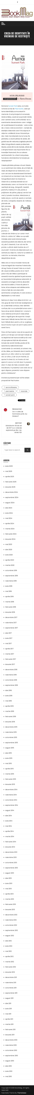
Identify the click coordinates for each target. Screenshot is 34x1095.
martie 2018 (9, 602)
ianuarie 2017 (10, 664)
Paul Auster (19, 109)
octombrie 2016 (11, 680)
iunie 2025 (9, 466)
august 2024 (10, 503)
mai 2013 (8, 889)
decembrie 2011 (11, 977)
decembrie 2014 (11, 789)
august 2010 (9, 1061)
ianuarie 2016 (10, 722)
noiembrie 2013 (11, 857)
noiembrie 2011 (10, 982)
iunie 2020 (9, 555)
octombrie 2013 (11, 862)
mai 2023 (8, 544)
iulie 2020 (8, 549)
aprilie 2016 (9, 706)
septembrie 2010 (11, 1056)
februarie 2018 (10, 607)
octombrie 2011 (11, 988)
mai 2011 (8, 1014)
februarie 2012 (10, 967)
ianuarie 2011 (9, 1035)
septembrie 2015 (11, 743)
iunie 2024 (9, 513)
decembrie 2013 (11, 852)
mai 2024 (8, 518)
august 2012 (9, 936)
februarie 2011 (10, 1029)
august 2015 (9, 748)
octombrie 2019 (11, 570)
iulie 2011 (8, 1003)
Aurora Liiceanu (25, 99)
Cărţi (16, 95)
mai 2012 (8, 951)
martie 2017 (9, 654)
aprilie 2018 (9, 596)
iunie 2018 (8, 586)
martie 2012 (9, 962)
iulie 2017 (8, 633)
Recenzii (21, 95)
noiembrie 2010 (11, 1045)
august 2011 (9, 998)
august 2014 (9, 810)
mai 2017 (8, 643)
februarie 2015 (10, 779)
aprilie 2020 (9, 560)
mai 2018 (8, 591)
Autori (12, 95)
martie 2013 (9, 899)
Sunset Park (12, 106)
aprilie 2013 (9, 894)
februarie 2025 (10, 482)
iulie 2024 (8, 508)
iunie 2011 (8, 1009)
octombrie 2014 (11, 800)
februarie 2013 (10, 904)
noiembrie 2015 (11, 732)
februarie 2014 (10, 842)
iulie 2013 (8, 878)
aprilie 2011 (9, 1019)
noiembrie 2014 (11, 795)
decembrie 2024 (11, 492)
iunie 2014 (8, 821)
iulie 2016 (8, 690)
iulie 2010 (8, 1066)
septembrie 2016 (11, 685)
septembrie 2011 (11, 993)
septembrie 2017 (11, 628)
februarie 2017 (10, 659)
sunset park (10, 395)
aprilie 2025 (9, 476)
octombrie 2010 (11, 1050)
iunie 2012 (8, 946)
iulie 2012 (8, 941)
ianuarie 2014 (10, 847)
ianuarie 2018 (10, 612)
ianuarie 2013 (10, 909)
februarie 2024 (10, 534)
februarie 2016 (10, 716)
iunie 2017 (8, 638)
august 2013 (9, 873)
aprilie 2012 (9, 956)
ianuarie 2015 (10, 784)
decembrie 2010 (11, 1040)
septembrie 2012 (11, 930)
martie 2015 (9, 774)
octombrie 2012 (11, 925)
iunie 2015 (8, 758)
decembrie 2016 (11, 669)
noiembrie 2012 (11, 920)
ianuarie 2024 (10, 539)
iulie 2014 (8, 816)
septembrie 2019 (11, 576)
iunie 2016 (8, 696)
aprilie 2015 (9, 769)
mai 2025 (8, 471)
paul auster (10, 391)
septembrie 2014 (11, 805)
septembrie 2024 (11, 497)
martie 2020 (9, 565)
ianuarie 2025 (10, 487)
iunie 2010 (8, 1071)
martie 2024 (10, 529)
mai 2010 (8, 1076)
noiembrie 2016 (11, 675)
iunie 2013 (8, 883)
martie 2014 (9, 836)
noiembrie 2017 (11, 623)
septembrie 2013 (11, 868)
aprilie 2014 (9, 831)
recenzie (24, 391)
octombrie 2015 (11, 737)
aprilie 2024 (9, 523)
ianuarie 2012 (10, 972)
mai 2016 (8, 701)
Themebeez (21, 1093)
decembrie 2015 (11, 727)
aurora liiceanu (11, 387)
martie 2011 (9, 1024)
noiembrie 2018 (11, 581)
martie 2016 (9, 711)
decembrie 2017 (11, 617)
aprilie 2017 (9, 649)
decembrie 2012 (11, 915)
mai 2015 (8, 763)
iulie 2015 (8, 753)
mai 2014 (8, 826)
